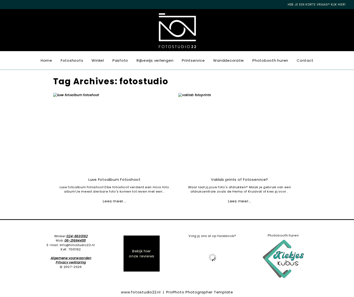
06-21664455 (75, 240)
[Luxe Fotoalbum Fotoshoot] (114, 134)
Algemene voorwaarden (71, 258)
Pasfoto (120, 60)
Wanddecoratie (228, 60)
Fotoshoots (72, 60)
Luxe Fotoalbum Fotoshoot (114, 179)
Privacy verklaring (71, 262)
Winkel (98, 60)
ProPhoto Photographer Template (199, 292)
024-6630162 (76, 236)
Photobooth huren (270, 60)
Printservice (193, 60)
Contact (305, 60)
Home (46, 60)
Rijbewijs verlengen (155, 60)
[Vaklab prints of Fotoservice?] (239, 134)
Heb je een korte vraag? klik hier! (317, 4)
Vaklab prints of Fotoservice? (239, 179)
